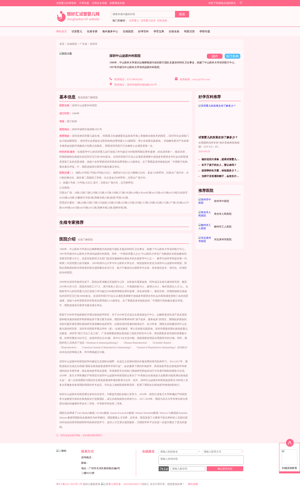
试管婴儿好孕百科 (66, 3)
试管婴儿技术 (148, 20)
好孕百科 (143, 31)
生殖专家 (92, 31)
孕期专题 (204, 31)
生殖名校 (174, 31)
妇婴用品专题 (117, 3)
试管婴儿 (134, 20)
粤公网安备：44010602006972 (124, 484)
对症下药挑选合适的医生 (222, 3)
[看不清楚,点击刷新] (164, 468)
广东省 (83, 44)
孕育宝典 (158, 31)
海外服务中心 (110, 31)
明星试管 (189, 31)
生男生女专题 (99, 3)
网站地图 (193, 484)
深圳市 (93, 44)
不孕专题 (84, 3)
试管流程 (162, 20)
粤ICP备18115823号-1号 (69, 484)
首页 (61, 44)
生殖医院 (128, 31)
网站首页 (61, 31)
